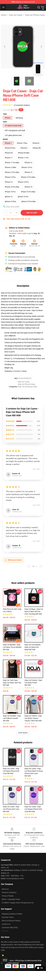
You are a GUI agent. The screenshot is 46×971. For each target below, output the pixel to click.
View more (23, 733)
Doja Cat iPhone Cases (35, 15)
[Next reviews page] (41, 566)
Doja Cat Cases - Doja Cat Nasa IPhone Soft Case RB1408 (11, 771)
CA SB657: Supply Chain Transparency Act (18, 903)
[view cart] (42, 7)
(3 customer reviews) (22, 105)
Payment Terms (8, 917)
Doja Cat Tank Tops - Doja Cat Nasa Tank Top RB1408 (12, 682)
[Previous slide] (4, 46)
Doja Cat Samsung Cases (27, 387)
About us (5, 889)
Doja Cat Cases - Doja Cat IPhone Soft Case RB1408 (11, 809)
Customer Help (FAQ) (10, 927)
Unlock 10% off (5, 960)
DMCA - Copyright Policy (11, 899)
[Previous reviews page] (29, 566)
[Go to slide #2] (29, 81)
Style (5, 122)
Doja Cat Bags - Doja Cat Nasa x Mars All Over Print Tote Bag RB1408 (34, 611)
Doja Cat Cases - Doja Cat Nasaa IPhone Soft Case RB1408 (33, 809)
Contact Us (6, 924)
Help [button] (41, 968)
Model (5, 139)
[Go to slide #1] (17, 81)
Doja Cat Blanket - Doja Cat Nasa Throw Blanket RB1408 (12, 647)
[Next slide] (41, 46)
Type (5, 114)
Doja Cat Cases (15, 15)
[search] (38, 7)
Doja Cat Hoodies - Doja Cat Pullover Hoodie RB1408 (12, 718)
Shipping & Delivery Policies (12, 914)
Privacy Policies (7, 896)
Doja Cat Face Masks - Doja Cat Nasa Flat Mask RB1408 (33, 647)
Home (3, 15)
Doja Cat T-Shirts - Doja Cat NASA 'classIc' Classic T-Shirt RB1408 (33, 718)
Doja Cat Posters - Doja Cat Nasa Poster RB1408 (33, 682)
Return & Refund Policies (11, 921)
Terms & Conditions (9, 892)
